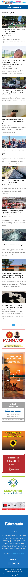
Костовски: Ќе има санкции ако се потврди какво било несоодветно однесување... (14, 62)
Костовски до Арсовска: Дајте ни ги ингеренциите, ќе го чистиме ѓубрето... (13, 31)
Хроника (4, 88)
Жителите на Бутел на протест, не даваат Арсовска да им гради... (13, 152)
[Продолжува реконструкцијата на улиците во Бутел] (14, 172)
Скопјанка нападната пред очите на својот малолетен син (13, 306)
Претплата (19, 569)
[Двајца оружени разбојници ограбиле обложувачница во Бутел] (14, 111)
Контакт (20, 571)
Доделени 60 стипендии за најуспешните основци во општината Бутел (12, 213)
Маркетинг (13, 569)
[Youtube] (18, 563)
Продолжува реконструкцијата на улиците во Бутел (13, 181)
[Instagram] (14, 563)
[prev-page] (7, 325)
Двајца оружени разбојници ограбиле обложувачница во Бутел (13, 121)
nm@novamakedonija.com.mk (16, 553)
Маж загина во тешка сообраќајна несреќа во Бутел (13, 244)
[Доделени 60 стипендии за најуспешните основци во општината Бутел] (14, 203)
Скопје (3, 57)
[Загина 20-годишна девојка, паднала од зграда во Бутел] (14, 83)
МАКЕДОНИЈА (4, 27)
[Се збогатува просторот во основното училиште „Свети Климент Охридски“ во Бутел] (14, 265)
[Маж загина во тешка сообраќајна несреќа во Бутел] (14, 235)
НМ (2, 35)
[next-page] (20, 325)
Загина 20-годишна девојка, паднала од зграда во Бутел (12, 92)
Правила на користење (11, 571)
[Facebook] (9, 563)
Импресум (7, 569)
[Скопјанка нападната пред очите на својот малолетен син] (14, 297)
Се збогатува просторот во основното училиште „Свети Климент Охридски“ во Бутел (13, 275)
